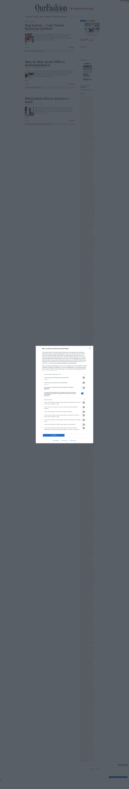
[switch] (83, 378)
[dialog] (64, 394)
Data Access (64, 440)
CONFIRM (54, 435)
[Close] (90, 348)
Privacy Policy (73, 440)
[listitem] (64, 374)
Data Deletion (56, 440)
